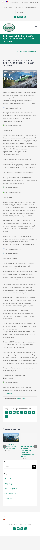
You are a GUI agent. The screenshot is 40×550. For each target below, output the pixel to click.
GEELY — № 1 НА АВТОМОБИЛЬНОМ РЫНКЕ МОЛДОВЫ (9, 446)
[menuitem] (2, 2)
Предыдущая (22, 51)
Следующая (32, 51)
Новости (23, 398)
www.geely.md (7, 393)
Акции (18, 398)
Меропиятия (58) (10, 493)
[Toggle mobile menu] (36, 26)
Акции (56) (8, 484)
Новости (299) (9, 498)
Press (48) (8, 479)
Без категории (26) (11, 488)
